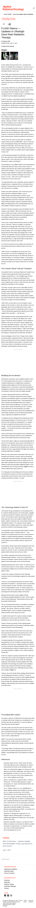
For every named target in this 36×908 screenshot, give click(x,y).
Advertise (7, 880)
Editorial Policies (9, 871)
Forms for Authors (9, 873)
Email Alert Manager (10, 886)
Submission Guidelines (10, 869)
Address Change (9, 884)
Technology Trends (8, 19)
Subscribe (7, 882)
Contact (6, 888)
